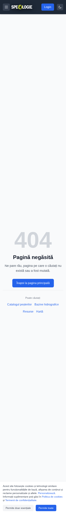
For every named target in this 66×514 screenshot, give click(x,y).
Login (47, 6)
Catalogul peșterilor (19, 304)
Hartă (39, 311)
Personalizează (46, 493)
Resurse (28, 311)
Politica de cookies (52, 496)
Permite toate (46, 508)
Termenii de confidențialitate (20, 500)
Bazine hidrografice (46, 304)
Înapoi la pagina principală (33, 283)
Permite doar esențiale (18, 508)
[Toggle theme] (60, 7)
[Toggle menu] (6, 7)
